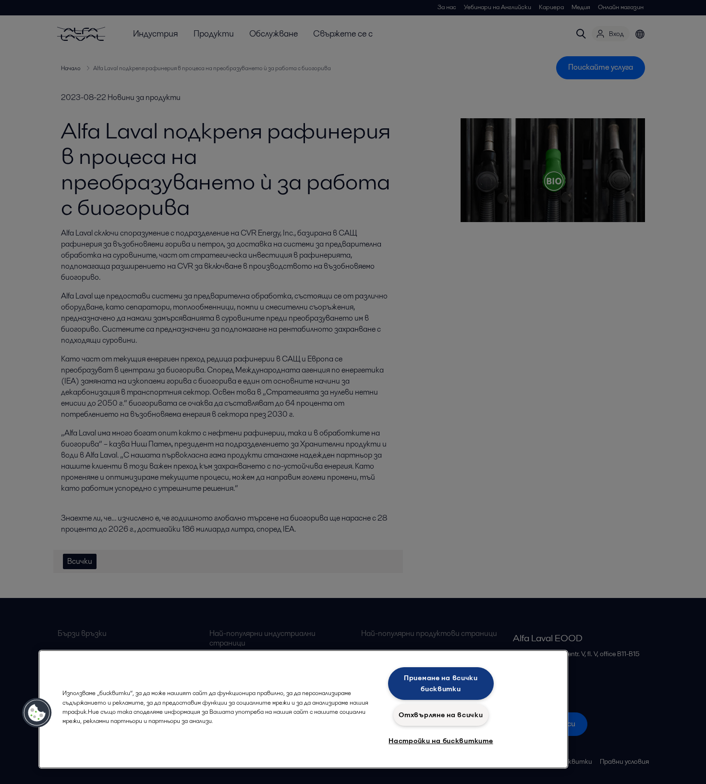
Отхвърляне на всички (441, 715)
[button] (37, 712)
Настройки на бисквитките (441, 741)
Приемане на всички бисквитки (441, 683)
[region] (303, 709)
